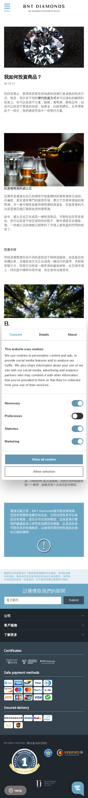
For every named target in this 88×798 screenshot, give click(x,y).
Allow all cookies (44, 459)
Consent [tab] (16, 334)
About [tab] (72, 334)
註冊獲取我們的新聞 (44, 590)
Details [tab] (44, 334)
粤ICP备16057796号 (37, 742)
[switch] (77, 416)
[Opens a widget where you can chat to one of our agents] (15, 791)
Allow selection (44, 471)
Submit (73, 600)
